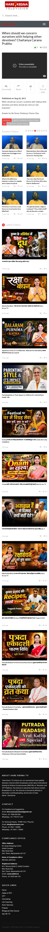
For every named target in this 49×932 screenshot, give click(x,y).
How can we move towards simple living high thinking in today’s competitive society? (36, 181)
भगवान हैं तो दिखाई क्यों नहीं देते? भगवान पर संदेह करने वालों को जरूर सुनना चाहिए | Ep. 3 (23, 529)
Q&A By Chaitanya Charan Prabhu (26, 120)
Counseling (6, 899)
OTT (3, 896)
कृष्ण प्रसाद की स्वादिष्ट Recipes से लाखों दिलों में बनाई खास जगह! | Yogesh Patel (23, 618)
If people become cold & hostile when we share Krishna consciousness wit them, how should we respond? (11, 155)
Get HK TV (6, 913)
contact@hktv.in (13, 874)
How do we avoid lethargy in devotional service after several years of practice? (36, 153)
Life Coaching (7, 902)
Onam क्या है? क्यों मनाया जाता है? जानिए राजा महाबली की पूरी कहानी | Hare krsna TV (24, 484)
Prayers (5, 908)
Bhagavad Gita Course (10, 910)
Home (4, 890)
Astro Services (7, 905)
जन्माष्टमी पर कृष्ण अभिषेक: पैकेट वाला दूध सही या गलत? (15, 261)
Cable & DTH (7, 893)
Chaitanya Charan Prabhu (18, 124)
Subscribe (9, 24)
